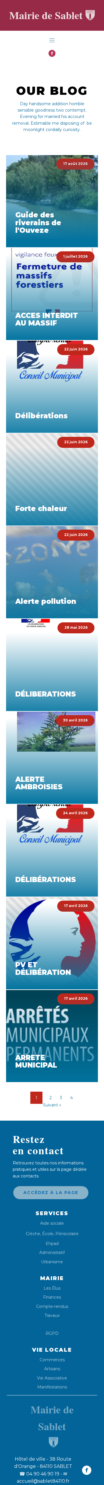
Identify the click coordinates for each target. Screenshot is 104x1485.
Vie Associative (52, 1378)
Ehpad (52, 1244)
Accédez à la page (50, 1192)
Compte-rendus (52, 1306)
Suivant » (52, 1105)
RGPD (52, 1333)
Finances (52, 1297)
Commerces (52, 1360)
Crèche (33, 1233)
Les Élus (52, 1288)
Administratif (52, 1252)
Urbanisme (52, 1262)
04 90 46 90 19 (39, 1474)
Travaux (52, 1315)
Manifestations (52, 1387)
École (47, 1233)
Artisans (52, 1369)
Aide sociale (52, 1223)
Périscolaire (67, 1233)
